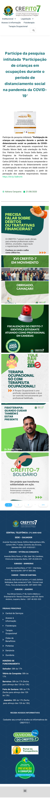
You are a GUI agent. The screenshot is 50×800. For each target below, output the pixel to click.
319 (43, 505)
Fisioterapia (29, 22)
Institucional (7, 18)
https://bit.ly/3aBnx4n (13, 176)
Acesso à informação (11, 22)
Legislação (26, 18)
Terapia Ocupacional (18, 26)
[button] (25, 791)
